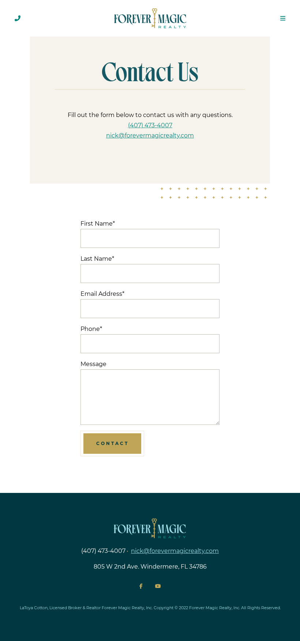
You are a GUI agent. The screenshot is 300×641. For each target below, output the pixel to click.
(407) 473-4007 (150, 125)
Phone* (91, 328)
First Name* (97, 223)
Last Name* (97, 258)
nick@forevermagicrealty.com (150, 135)
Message (93, 364)
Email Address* (102, 293)
